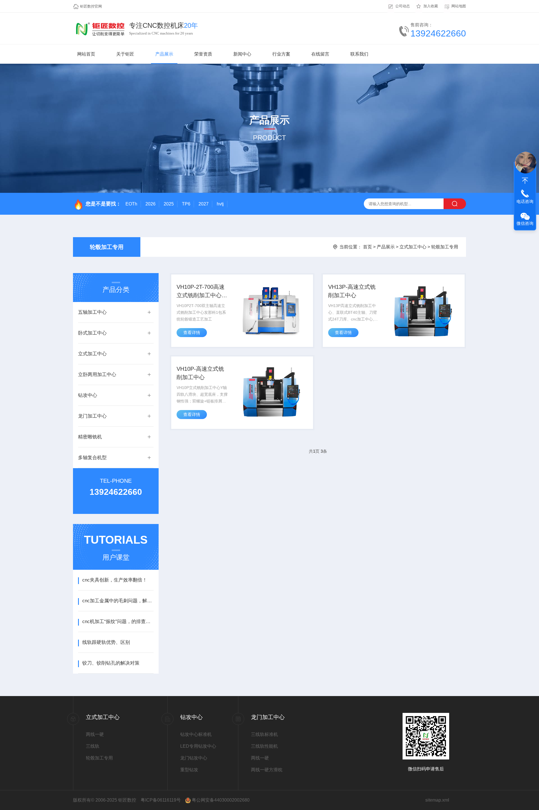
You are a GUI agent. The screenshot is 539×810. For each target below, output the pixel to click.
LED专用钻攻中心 (198, 746)
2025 (169, 204)
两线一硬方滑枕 (266, 769)
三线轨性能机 (264, 746)
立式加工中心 (412, 246)
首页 (367, 246)
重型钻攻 (189, 769)
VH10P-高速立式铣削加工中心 (200, 373)
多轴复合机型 (92, 457)
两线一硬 (95, 734)
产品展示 (164, 54)
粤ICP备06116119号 (161, 800)
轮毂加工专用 (107, 247)
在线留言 (320, 54)
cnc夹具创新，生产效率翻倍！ (114, 580)
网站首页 (86, 54)
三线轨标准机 (264, 734)
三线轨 (92, 746)
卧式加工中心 (92, 333)
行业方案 (281, 54)
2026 (150, 204)
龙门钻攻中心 (193, 758)
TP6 (186, 204)
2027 (203, 204)
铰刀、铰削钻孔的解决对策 (111, 663)
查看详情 (191, 332)
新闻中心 (242, 54)
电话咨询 (525, 201)
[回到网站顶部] (525, 180)
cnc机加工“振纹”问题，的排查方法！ (117, 621)
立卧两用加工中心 (97, 374)
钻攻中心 (87, 395)
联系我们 (359, 54)
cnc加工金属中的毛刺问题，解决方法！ (117, 600)
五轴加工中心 (92, 312)
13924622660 (438, 33)
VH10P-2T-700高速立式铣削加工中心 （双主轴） (201, 291)
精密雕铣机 (90, 437)
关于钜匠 (125, 54)
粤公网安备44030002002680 (221, 800)
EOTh (131, 204)
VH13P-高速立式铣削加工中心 (352, 291)
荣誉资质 (203, 54)
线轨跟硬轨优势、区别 (106, 642)
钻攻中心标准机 (196, 734)
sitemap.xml (437, 800)
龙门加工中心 (92, 416)
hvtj (220, 204)
